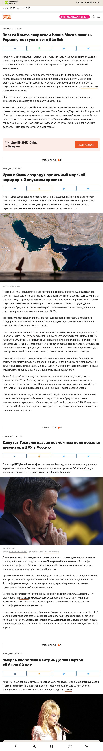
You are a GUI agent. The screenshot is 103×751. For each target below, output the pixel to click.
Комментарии (52, 160)
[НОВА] (74, 17)
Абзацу (87, 468)
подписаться (86, 144)
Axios (29, 336)
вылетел (24, 597)
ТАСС (53, 311)
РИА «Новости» (89, 86)
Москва (20, 8)
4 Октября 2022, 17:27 (12, 29)
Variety (68, 689)
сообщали (21, 376)
